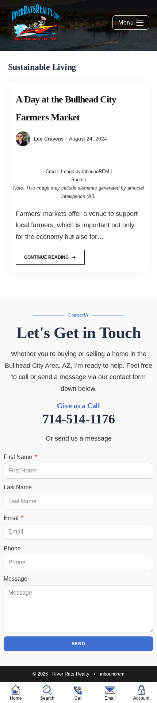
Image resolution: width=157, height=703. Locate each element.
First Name (19, 457)
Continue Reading (46, 255)
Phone (12, 548)
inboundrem (112, 674)
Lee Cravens (49, 139)
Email (12, 518)
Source (78, 179)
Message (15, 579)
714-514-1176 (78, 419)
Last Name (18, 487)
